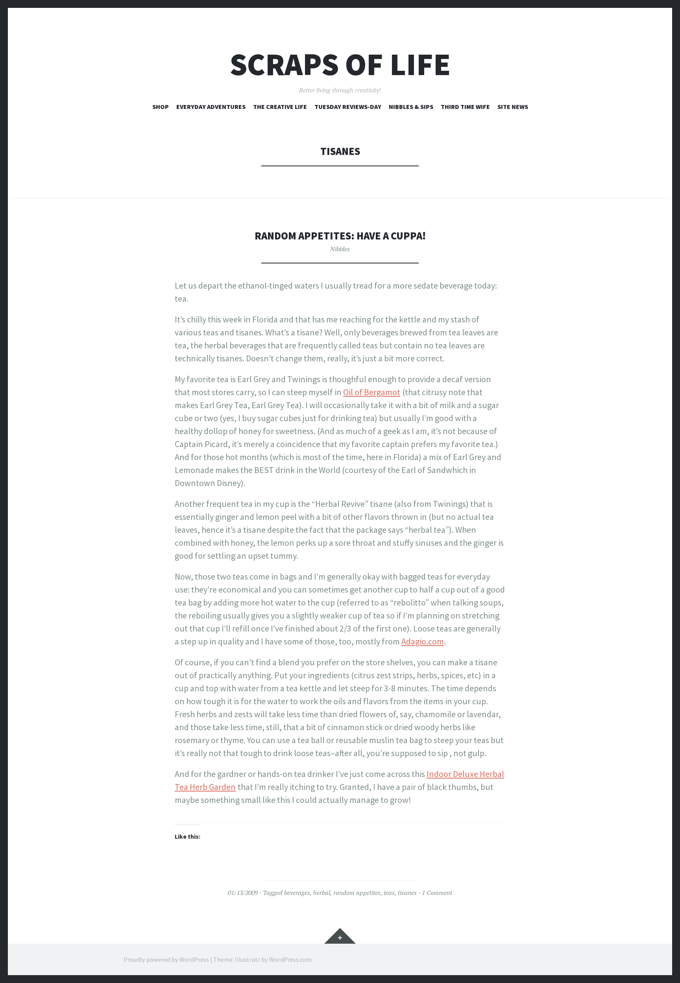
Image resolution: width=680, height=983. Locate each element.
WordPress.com (290, 959)
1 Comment (437, 892)
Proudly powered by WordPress (166, 959)
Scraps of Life (340, 64)
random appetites (357, 892)
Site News (512, 106)
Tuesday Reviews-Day (347, 106)
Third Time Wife (465, 106)
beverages (297, 892)
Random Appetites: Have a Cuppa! (340, 235)
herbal (321, 892)
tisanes (407, 892)
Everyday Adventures (211, 106)
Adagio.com (422, 641)
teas (389, 892)
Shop (160, 106)
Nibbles (340, 249)
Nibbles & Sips (411, 106)
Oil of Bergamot (371, 392)
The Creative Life (280, 106)
